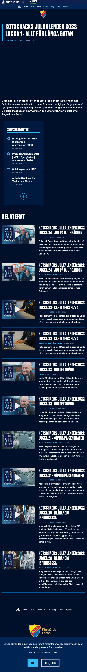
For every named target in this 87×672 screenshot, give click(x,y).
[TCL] (59, 6)
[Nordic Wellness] (32, 6)
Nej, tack (50, 663)
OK (32, 663)
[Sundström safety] (46, 6)
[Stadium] (39, 6)
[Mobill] (26, 6)
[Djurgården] (43, 14)
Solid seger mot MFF (24, 169)
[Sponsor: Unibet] (32, 2)
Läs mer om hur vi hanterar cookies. (43, 653)
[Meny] (3, 14)
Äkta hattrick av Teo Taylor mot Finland (23, 180)
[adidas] (19, 6)
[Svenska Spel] (52, 6)
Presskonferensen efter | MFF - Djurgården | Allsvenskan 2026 (25, 157)
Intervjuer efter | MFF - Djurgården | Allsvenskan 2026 (25, 142)
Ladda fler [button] (23, 196)
